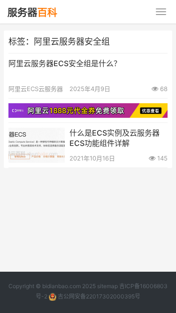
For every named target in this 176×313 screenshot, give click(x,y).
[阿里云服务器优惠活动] (88, 109)
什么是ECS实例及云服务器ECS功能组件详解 (114, 138)
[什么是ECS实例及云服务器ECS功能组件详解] (36, 133)
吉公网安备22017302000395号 (98, 296)
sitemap (107, 286)
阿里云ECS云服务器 (35, 88)
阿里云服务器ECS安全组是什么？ (64, 63)
